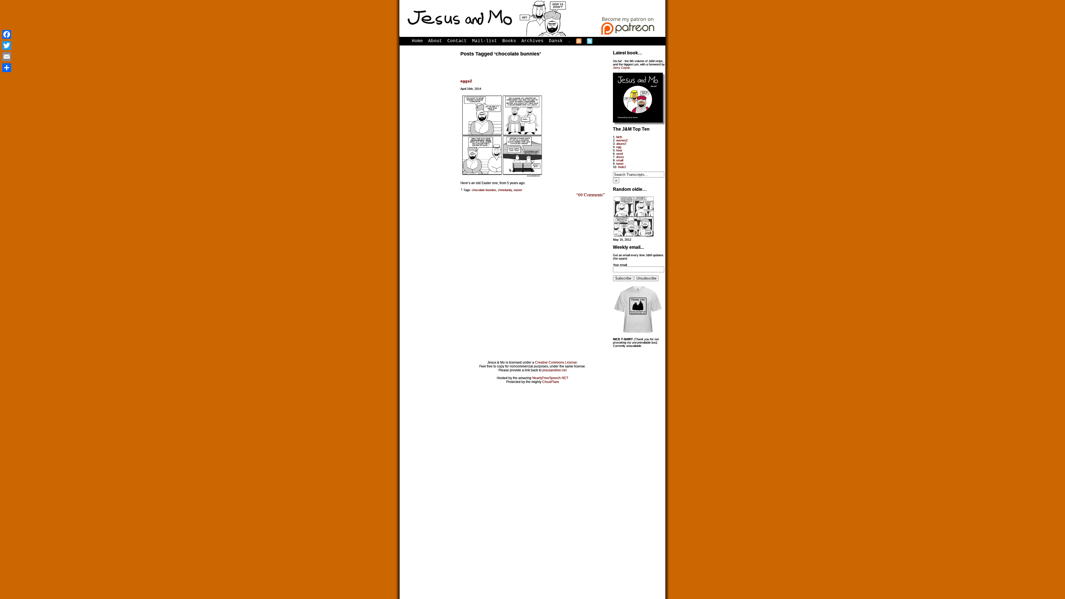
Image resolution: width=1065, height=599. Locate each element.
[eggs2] (502, 176)
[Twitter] (6, 45)
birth (619, 137)
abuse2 (621, 143)
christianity (505, 190)
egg (618, 147)
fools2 (622, 167)
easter (518, 190)
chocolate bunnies (484, 190)
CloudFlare (550, 382)
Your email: (620, 264)
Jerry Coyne (621, 67)
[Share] (6, 67)
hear (619, 150)
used (619, 153)
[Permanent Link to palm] (634, 236)
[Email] (6, 56)
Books (509, 41)
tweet (619, 163)
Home (417, 41)
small (619, 160)
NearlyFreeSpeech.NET (550, 378)
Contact (457, 41)
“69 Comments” (590, 194)
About (435, 41)
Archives (532, 41)
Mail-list (484, 41)
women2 (622, 140)
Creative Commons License (556, 362)
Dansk (556, 41)
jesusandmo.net (554, 370)
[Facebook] (6, 34)
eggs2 (466, 81)
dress (620, 157)
